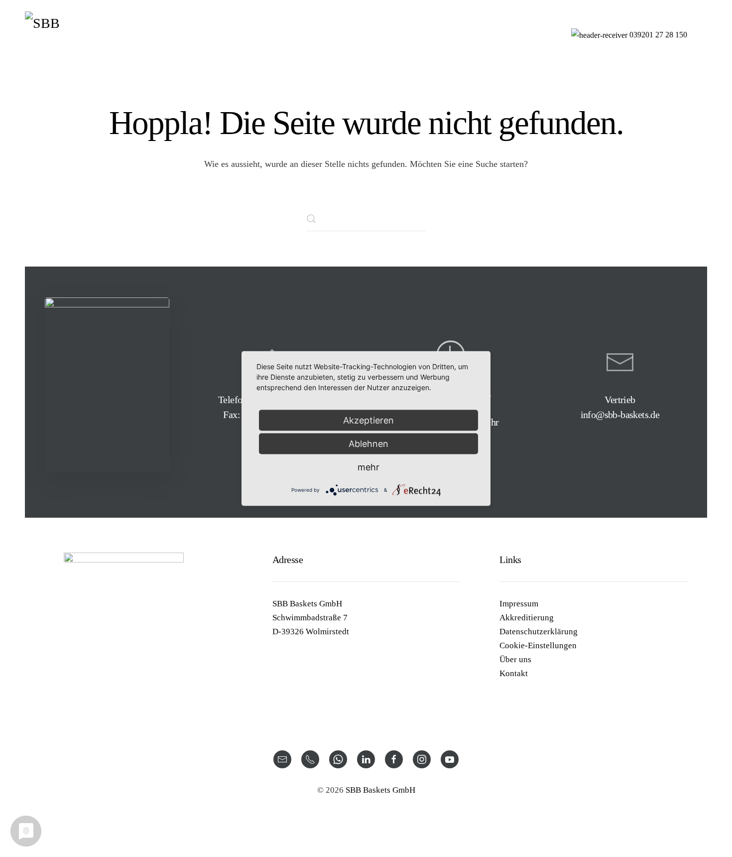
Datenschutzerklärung (538, 631)
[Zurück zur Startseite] (74, 35)
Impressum (518, 603)
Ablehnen (368, 443)
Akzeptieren (368, 420)
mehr (368, 467)
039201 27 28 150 (658, 34)
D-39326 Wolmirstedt (310, 631)
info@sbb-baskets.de (620, 414)
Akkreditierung (526, 617)
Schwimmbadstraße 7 (310, 617)
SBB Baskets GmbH (307, 603)
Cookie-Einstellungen (538, 645)
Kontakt (513, 673)
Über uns (515, 659)
